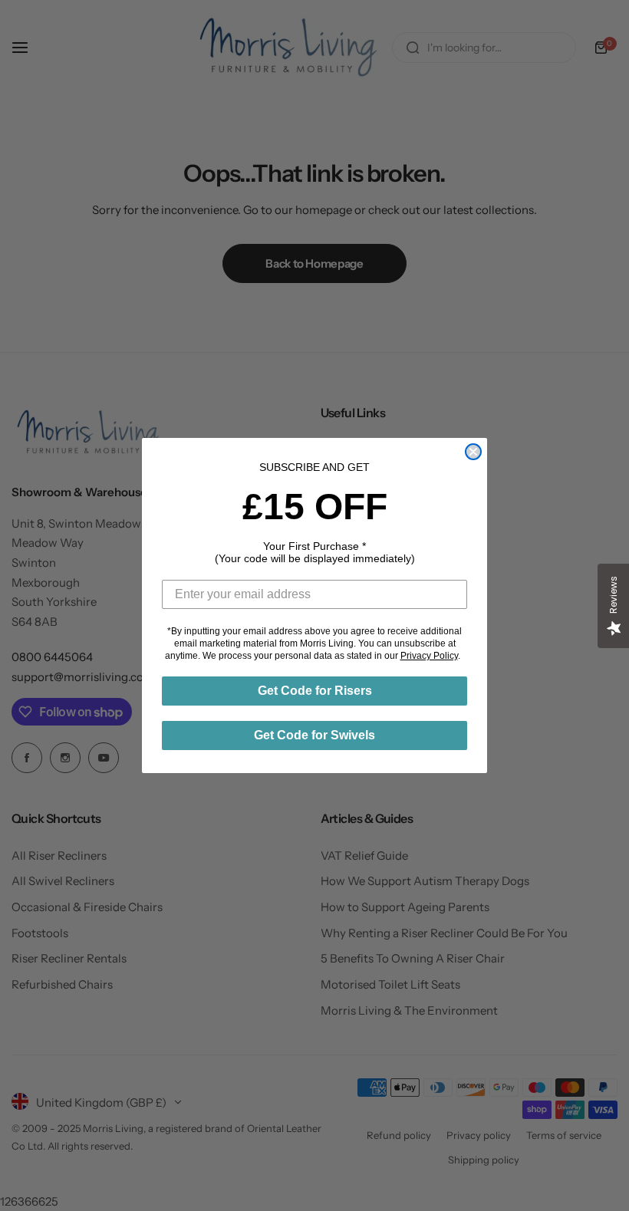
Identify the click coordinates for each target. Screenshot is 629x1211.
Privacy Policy (429, 655)
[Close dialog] (473, 451)
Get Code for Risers (315, 690)
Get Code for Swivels (314, 735)
